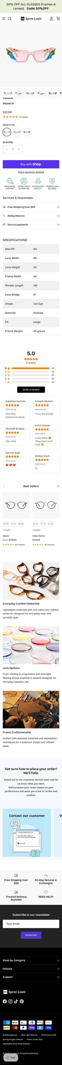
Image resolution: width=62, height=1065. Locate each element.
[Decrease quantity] (6, 149)
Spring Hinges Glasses (13, 1039)
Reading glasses (10, 1035)
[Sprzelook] (31, 19)
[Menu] (4, 18)
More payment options (31, 172)
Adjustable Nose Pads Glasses (16, 1044)
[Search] (11, 18)
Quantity (8, 142)
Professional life (49, 1035)
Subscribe (31, 935)
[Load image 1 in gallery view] (31, 55)
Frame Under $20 (34, 1039)
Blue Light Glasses (29, 1035)
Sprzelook (14, 1053)
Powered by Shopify (29, 1053)
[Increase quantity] (20, 149)
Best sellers (31, 486)
